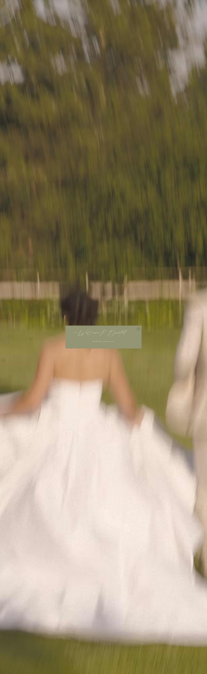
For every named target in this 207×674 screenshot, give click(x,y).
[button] (138, 328)
